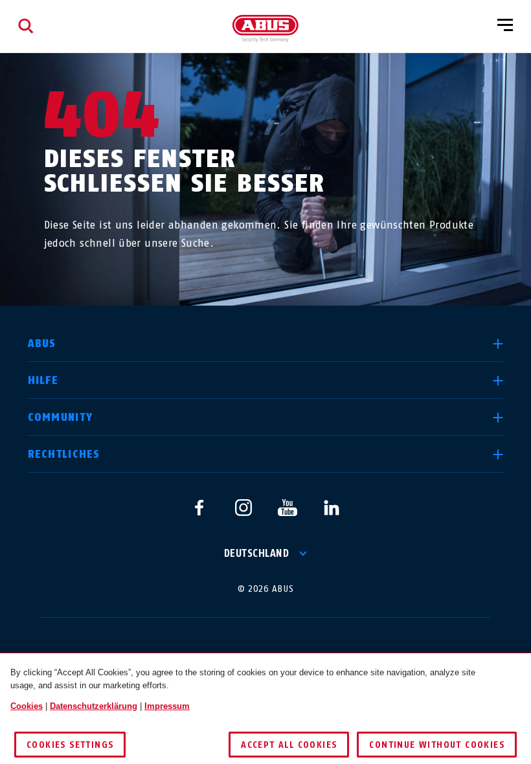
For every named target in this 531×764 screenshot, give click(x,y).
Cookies (26, 706)
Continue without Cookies (436, 744)
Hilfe (43, 380)
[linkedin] (331, 507)
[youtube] (287, 507)
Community (60, 417)
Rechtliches (64, 454)
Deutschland (256, 553)
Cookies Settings (70, 744)
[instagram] (243, 507)
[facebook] (199, 507)
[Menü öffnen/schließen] (505, 26)
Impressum (167, 706)
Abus (42, 343)
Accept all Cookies (289, 744)
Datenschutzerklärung (93, 706)
